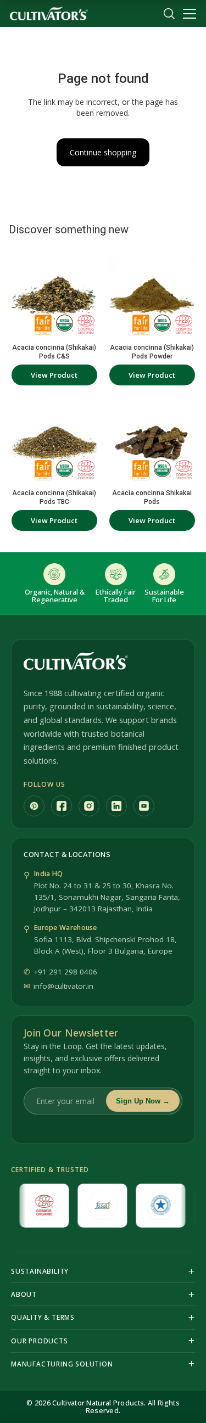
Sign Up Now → (143, 1101)
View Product (54, 375)
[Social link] (34, 805)
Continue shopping (103, 152)
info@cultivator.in (63, 986)
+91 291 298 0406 (65, 972)
